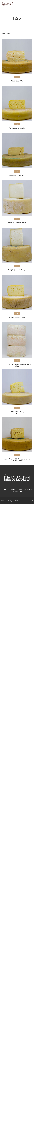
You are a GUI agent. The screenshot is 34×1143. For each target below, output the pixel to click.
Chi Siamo (12, 489)
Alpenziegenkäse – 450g (17, 222)
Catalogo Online (17, 491)
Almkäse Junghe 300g (17, 128)
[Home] (7, 6)
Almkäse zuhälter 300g (17, 175)
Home (5, 489)
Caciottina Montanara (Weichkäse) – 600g (17, 365)
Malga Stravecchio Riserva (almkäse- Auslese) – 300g (17, 460)
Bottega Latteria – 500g (17, 317)
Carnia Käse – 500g (17, 411)
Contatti (28, 489)
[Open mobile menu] (30, 5)
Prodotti (20, 489)
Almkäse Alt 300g (17, 81)
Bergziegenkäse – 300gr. (17, 270)
